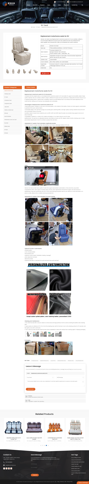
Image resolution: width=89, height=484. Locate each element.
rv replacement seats (35, 360)
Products (42, 5)
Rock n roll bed (7, 116)
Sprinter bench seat (75, 468)
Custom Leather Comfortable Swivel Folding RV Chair (55, 438)
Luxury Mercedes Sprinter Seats (77, 462)
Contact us (74, 5)
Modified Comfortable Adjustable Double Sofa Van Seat (13, 438)
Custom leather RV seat (76, 466)
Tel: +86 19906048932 (61, 2)
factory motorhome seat (79, 360)
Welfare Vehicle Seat (8, 110)
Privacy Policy (70, 481)
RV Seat (38, 27)
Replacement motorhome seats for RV (39, 373)
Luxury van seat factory (76, 460)
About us (35, 5)
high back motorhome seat (44, 360)
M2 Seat (6, 133)
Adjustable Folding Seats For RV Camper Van (75, 438)
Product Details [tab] (30, 87)
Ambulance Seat (7, 100)
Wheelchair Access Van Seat (10, 119)
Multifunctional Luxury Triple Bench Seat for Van (34, 438)
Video (59, 5)
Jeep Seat (6, 106)
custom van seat (74, 464)
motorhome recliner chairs (62, 360)
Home (28, 5)
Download (66, 5)
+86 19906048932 (8, 462)
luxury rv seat (53, 360)
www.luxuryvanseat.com (48, 193)
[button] (40, 445)
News (48, 5)
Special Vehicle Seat (8, 90)
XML (65, 481)
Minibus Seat (7, 126)
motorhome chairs (71, 360)
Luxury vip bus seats (75, 470)
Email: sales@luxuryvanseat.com (76, 2)
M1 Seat (6, 129)
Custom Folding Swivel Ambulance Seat (78, 473)
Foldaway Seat (7, 94)
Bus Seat (6, 123)
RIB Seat (6, 113)
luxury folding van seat (76, 457)
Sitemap (62, 481)
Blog (54, 5)
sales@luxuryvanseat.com (10, 465)
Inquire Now (46, 73)
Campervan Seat (8, 103)
